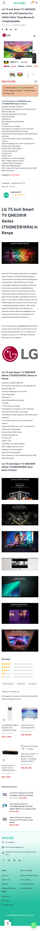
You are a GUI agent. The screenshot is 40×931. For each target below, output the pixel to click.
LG (27, 326)
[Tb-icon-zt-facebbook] (3, 860)
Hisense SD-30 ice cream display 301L (28, 726)
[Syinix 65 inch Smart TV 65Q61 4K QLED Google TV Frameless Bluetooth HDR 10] (29, 747)
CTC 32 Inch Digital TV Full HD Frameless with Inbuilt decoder (21, 794)
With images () (8, 684)
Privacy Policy (25, 880)
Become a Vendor (26, 888)
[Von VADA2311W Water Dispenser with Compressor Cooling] (10, 713)
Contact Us (6, 880)
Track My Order (7, 905)
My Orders (5, 900)
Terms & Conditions (27, 884)
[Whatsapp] (34, 925)
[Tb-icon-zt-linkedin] (19, 860)
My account (6, 896)
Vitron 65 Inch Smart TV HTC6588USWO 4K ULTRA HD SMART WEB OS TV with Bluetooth (23, 806)
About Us (5, 875)
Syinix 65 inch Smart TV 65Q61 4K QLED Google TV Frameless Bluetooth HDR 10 (29, 757)
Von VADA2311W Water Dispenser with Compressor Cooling (10, 727)
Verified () (21, 684)
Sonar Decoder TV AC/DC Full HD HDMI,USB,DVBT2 (8, 768)
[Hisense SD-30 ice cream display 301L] (29, 713)
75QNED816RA (18, 375)
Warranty (5, 884)
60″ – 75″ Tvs (10, 186)
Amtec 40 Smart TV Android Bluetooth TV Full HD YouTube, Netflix (21, 820)
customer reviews (19, 25)
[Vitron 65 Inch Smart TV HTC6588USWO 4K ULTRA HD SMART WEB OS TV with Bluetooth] (4, 805)
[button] (35, 36)
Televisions (15, 183)
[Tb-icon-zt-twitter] (14, 860)
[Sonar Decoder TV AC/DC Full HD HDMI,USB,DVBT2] (10, 753)
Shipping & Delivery (8, 888)
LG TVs (22, 183)
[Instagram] (9, 860)
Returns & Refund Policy (29, 875)
